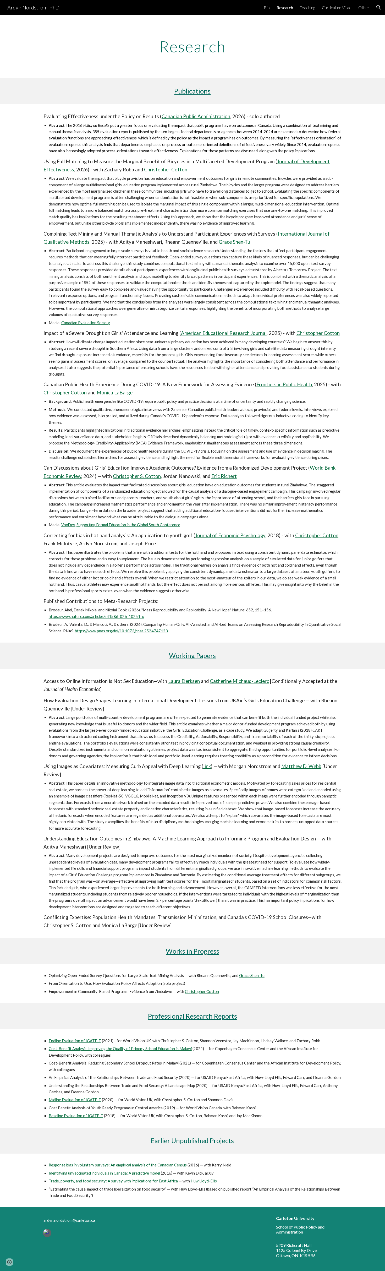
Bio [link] (267, 7)
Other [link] (363, 7)
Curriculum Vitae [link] (336, 7)
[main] (192, 46)
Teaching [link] (307, 7)
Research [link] (285, 7)
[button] (378, 7)
